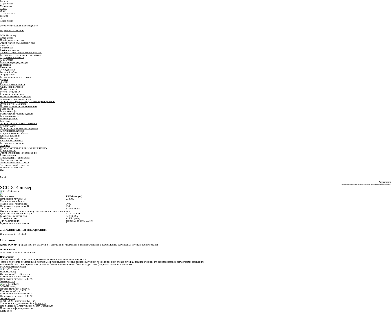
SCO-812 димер (8, 271)
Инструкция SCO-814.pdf (13, 234)
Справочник (6, 3)
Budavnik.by (47, 306)
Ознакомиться (7, 281)
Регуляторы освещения (12, 30)
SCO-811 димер (8, 286)
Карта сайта (6, 310)
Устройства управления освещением (19, 25)
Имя (2, 170)
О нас (3, 11)
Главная (4, 16)
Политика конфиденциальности (16, 308)
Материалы (6, 6)
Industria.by (40, 303)
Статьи (3, 8)
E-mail (3, 177)
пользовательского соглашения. (380, 184)
